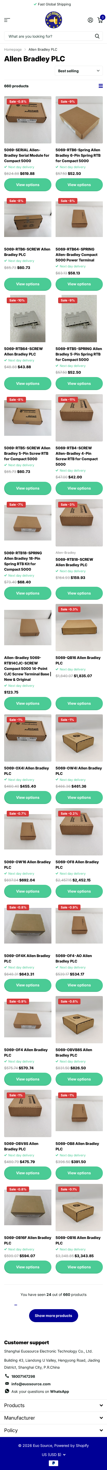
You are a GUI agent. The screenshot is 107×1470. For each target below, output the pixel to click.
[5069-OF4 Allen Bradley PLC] (27, 1019)
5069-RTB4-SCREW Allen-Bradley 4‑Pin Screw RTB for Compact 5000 (77, 456)
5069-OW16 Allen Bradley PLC (27, 864)
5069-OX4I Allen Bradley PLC (26, 771)
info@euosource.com (31, 1384)
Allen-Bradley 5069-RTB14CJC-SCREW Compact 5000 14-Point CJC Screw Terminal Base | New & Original (27, 668)
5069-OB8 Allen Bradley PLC (77, 1146)
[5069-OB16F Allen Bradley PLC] (27, 1207)
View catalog (7, 20)
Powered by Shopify (71, 1445)
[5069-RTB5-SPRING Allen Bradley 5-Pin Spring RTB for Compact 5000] (79, 318)
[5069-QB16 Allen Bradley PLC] (79, 627)
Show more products (53, 1315)
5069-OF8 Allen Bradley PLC (77, 864)
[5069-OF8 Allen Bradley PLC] (79, 831)
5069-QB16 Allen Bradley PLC (78, 660)
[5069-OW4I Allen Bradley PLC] (79, 738)
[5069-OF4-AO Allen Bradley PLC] (79, 925)
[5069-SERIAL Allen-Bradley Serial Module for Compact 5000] (27, 119)
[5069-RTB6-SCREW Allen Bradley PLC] (27, 219)
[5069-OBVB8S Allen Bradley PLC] (79, 1019)
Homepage (13, 49)
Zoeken (97, 36)
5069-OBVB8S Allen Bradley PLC (74, 1052)
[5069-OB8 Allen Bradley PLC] (79, 1113)
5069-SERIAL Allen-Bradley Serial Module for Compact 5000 (26, 155)
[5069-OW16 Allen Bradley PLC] (27, 831)
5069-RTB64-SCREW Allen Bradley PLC (23, 351)
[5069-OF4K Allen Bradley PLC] (27, 925)
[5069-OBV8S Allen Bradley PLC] (27, 1113)
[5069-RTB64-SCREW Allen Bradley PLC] (27, 318)
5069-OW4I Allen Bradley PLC (79, 771)
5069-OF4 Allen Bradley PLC (26, 1052)
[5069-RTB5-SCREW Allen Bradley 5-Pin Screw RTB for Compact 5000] (27, 417)
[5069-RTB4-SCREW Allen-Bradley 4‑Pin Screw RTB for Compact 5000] (79, 417)
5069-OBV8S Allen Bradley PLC (21, 1146)
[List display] (101, 86)
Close (53, 1406)
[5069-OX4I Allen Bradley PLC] (27, 738)
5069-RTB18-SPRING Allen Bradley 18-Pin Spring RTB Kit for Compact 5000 (23, 561)
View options (27, 184)
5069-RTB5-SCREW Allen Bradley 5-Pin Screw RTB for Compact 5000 (27, 453)
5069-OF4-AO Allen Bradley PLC (74, 958)
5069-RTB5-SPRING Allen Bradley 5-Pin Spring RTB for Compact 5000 (79, 354)
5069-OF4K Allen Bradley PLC (27, 958)
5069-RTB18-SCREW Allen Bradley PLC (74, 562)
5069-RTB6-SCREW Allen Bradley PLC (27, 252)
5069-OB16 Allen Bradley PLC (78, 1240)
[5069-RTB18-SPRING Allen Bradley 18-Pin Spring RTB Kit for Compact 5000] (27, 522)
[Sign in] (90, 20)
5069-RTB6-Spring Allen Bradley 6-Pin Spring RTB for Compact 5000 (78, 155)
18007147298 (23, 1376)
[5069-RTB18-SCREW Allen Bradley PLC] (79, 522)
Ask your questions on (40, 1391)
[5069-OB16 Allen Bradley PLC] (79, 1207)
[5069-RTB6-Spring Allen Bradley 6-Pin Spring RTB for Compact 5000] (79, 119)
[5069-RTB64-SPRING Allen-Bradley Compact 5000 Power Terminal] (79, 219)
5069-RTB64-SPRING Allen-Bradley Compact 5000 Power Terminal (76, 254)
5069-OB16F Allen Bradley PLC (27, 1240)
